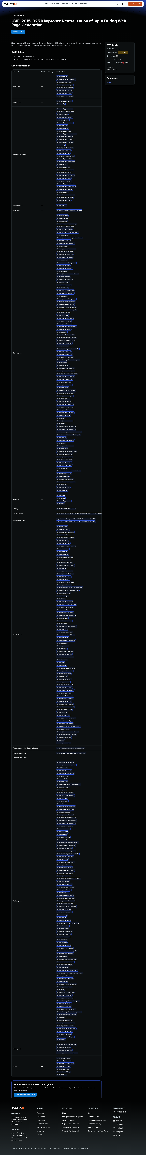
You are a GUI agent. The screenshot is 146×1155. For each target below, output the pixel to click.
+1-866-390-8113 (119, 1112)
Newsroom (41, 1120)
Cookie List (56, 1148)
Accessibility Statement (69, 1148)
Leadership (41, 1117)
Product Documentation (97, 1120)
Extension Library (94, 1124)
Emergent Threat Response (72, 1117)
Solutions (14, 1124)
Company (83, 4)
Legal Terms (22, 1148)
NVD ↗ (109, 82)
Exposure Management (20, 1119)
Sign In (90, 1113)
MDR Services (16, 1122)
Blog (64, 1113)
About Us (40, 1113)
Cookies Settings (83, 1148)
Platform (49, 4)
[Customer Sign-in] (126, 4)
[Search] (117, 4)
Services (57, 4)
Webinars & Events (69, 1120)
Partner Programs (44, 1127)
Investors (40, 1131)
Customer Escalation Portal (98, 1131)
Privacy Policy (32, 1148)
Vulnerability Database (70, 1127)
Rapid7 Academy (94, 1127)
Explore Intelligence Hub (25, 1095)
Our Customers (42, 1124)
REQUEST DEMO (18, 32)
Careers (40, 1134)
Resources (66, 4)
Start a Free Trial (17, 1133)
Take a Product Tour (19, 1135)
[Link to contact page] (122, 4)
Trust (49, 1148)
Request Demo (135, 4)
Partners (75, 4)
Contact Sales (16, 1140)
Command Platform (18, 1117)
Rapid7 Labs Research (70, 1124)
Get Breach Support (19, 1138)
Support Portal (93, 1117)
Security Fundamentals (71, 1131)
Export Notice (42, 1148)
